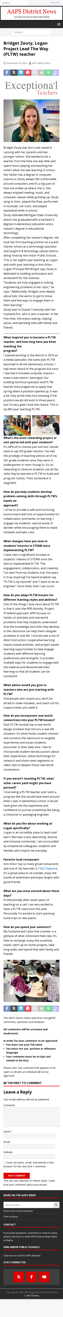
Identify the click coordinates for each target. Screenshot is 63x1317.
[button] (58, 24)
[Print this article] (41, 73)
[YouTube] (44, 1277)
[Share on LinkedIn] (20, 73)
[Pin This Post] (27, 73)
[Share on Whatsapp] (48, 73)
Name (7, 1131)
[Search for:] (14, 2)
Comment (9, 1105)
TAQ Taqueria (47, 868)
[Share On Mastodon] (55, 73)
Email (7, 1142)
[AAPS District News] (31, 18)
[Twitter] (18, 1277)
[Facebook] (31, 1277)
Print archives (11, 1216)
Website (8, 1152)
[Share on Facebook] (7, 73)
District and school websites (18, 1210)
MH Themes (33, 1295)
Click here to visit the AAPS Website (22, 1255)
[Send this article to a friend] (34, 73)
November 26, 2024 (17, 63)
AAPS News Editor (41, 63)
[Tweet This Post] (14, 73)
